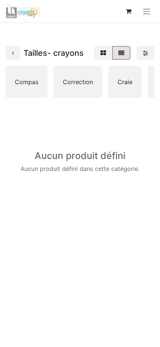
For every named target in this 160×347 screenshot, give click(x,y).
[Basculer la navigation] (146, 11)
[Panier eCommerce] (128, 11)
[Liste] (121, 53)
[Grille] (103, 53)
